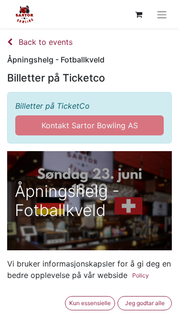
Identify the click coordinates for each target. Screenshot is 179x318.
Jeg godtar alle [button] (145, 303)
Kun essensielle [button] (90, 303)
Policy (140, 275)
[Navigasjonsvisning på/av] (162, 14)
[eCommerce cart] (138, 14)
